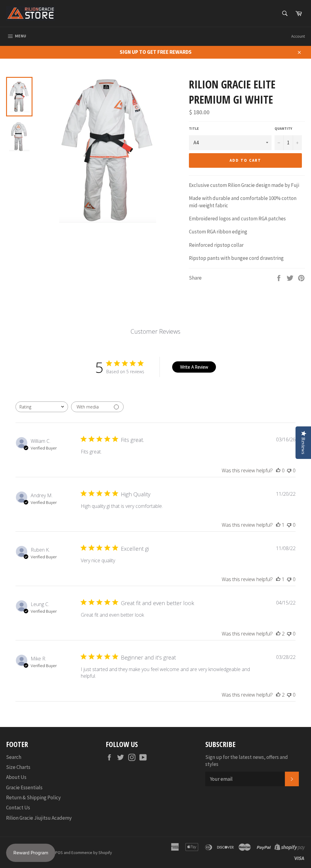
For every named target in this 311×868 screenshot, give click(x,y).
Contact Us (18, 807)
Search (13, 757)
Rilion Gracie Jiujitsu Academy (39, 818)
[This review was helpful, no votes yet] (278, 470)
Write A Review (194, 367)
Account (298, 36)
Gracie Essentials (24, 787)
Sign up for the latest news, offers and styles (246, 760)
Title (194, 128)
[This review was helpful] (278, 633)
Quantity (283, 128)
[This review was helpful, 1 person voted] (278, 525)
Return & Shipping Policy (33, 797)
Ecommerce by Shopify (91, 852)
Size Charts (18, 767)
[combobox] (41, 406)
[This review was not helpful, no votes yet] (289, 470)
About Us (16, 777)
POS (59, 852)
